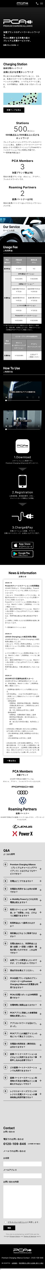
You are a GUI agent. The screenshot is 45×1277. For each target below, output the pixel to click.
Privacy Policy (15, 1236)
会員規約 (14, 1263)
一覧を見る (11, 761)
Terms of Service (30, 1236)
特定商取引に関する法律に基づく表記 (31, 1263)
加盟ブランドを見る (9, 45)
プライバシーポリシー (17, 1222)
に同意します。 (24, 1222)
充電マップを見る (14, 110)
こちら (32, 354)
